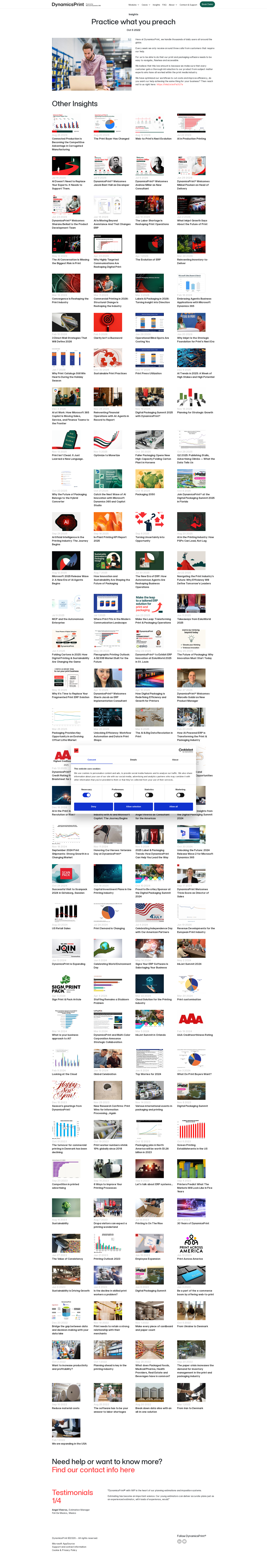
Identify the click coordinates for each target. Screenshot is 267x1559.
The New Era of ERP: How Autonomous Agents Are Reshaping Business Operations (150, 581)
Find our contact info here (93, 1469)
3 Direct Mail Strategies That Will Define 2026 (69, 339)
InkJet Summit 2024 (189, 964)
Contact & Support (188, 4)
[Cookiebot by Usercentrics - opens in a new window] (181, 750)
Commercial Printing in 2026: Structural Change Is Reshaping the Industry (111, 302)
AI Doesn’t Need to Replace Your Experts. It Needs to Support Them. (68, 184)
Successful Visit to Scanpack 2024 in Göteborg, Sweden (69, 891)
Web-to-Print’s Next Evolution (153, 138)
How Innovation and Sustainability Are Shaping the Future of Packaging (112, 579)
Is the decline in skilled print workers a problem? (110, 1292)
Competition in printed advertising (65, 1186)
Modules (133, 4)
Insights (156, 4)
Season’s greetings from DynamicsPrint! (67, 1107)
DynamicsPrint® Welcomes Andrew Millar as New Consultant (151, 184)
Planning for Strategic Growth (195, 412)
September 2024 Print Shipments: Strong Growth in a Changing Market (70, 853)
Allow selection (133, 806)
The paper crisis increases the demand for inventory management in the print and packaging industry (195, 1370)
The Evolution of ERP (148, 259)
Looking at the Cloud (64, 1074)
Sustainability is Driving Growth (71, 1290)
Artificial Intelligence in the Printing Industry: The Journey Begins (70, 540)
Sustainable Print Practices (110, 373)
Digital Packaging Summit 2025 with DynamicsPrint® (154, 414)
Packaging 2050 (145, 494)
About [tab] (175, 760)
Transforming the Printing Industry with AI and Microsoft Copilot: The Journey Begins (112, 814)
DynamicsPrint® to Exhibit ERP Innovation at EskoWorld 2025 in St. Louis (153, 658)
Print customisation (189, 999)
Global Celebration (105, 1074)
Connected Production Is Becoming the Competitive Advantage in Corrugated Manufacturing (68, 144)
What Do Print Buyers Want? (194, 1074)
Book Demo (207, 4)
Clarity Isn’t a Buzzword (108, 338)
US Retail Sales (61, 928)
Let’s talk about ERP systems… (154, 1184)
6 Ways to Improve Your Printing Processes (108, 1186)
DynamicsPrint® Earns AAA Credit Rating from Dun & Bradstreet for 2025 (68, 775)
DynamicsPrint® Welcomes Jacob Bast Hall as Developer (111, 183)
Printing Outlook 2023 (107, 1259)
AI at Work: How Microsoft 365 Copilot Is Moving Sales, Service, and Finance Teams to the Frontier (70, 418)
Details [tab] (133, 760)
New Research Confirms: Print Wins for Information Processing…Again (112, 1109)
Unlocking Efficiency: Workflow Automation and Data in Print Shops (112, 736)
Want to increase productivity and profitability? (70, 1367)
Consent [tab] (92, 760)
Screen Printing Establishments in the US (192, 1146)
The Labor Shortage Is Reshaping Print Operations (152, 222)
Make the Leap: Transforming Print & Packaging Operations (153, 620)
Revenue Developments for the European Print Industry (196, 930)
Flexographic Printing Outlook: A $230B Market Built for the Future (112, 658)
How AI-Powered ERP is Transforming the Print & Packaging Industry (192, 736)
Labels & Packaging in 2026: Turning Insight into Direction (152, 300)
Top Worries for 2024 (148, 1074)
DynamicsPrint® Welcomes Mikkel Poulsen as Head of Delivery (193, 184)
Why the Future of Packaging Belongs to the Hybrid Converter (69, 497)
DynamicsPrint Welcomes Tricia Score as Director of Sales (193, 892)
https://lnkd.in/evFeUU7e (170, 84)
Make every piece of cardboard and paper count (154, 1328)
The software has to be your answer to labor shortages (111, 1410)
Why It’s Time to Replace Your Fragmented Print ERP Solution (70, 695)
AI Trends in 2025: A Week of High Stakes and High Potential (195, 375)
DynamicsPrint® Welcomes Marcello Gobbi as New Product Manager (193, 697)
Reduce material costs (66, 1408)
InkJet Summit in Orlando (150, 1035)
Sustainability (60, 1223)
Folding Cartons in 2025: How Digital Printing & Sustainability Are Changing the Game (70, 658)
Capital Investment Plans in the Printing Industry (112, 891)
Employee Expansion (147, 1259)
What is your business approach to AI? (65, 1036)
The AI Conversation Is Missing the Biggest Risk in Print (70, 261)
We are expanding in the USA (69, 1443)
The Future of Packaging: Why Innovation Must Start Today (195, 656)
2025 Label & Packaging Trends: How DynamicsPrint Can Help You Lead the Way (152, 853)
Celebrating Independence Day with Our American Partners (153, 930)
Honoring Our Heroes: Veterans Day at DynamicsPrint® (112, 852)
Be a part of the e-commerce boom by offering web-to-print (195, 1292)
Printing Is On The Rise (149, 1223)
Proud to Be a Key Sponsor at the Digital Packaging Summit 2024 (153, 892)
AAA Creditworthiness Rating (195, 1035)
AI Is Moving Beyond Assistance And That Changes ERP (112, 224)
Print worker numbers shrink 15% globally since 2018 (111, 1146)
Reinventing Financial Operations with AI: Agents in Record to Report (111, 416)
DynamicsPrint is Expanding (68, 964)
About (172, 4)
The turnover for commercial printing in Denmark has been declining (69, 1148)
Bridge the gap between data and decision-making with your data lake (70, 1329)
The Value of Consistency (67, 1259)
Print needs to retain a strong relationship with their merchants (111, 1329)
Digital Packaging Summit (192, 1106)
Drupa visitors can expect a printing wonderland (110, 1225)
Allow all (173, 806)
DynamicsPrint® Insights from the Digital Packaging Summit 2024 (195, 814)
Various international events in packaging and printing (153, 1107)
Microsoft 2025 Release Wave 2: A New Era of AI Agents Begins (70, 579)
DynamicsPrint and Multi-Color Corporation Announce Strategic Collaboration (112, 1038)
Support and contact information (69, 1546)
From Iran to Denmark (190, 1408)
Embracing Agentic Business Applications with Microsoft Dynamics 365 (194, 302)
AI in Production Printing (191, 138)
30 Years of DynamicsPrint (193, 1223)
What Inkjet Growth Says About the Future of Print (192, 222)
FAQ (164, 4)
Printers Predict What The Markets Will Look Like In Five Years (194, 1187)
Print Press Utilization (148, 373)
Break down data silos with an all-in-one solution (153, 1410)
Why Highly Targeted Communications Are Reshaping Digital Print (107, 263)
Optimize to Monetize (107, 455)
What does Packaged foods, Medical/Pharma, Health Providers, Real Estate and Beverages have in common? (152, 1370)
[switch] (118, 795)
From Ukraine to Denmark (192, 1326)
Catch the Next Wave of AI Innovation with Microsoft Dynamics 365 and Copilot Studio (110, 499)
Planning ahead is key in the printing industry (110, 1367)
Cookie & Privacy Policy (64, 1550)
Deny (93, 806)
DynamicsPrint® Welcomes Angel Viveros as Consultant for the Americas (152, 814)
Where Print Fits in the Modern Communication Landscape (112, 620)
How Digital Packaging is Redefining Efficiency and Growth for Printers (150, 697)
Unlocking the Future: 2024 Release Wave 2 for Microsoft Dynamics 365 (195, 853)
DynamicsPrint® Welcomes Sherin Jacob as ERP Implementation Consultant (110, 697)
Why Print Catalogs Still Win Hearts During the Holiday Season (69, 376)
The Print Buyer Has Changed (111, 138)
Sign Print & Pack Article (66, 999)
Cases (145, 4)
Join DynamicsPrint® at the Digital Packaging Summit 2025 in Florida (196, 497)
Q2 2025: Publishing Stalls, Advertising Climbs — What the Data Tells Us (196, 458)
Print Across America (190, 1259)
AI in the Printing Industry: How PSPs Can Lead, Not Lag (195, 538)
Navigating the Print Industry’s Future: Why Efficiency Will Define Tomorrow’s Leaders (195, 579)
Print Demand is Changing (109, 928)
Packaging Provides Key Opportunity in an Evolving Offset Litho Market (67, 736)
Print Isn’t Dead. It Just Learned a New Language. (68, 457)
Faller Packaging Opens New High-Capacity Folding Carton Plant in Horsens (153, 458)
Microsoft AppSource (63, 1543)
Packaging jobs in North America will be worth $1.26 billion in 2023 (152, 1148)
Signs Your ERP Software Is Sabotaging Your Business (151, 965)
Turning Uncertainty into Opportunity (150, 538)
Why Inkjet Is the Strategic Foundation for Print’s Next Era (195, 339)
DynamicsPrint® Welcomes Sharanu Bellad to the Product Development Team (70, 224)
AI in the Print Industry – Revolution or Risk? (66, 812)
